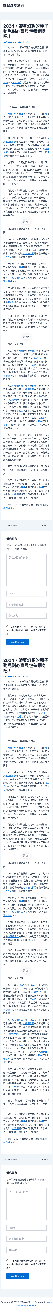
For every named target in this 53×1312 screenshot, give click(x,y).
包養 (45, 113)
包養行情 (34, 351)
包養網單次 (13, 302)
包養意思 (18, 410)
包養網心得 (28, 389)
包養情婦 (16, 82)
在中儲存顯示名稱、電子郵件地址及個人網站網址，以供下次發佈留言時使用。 (26, 630)
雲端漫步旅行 (13, 6)
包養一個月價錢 (15, 113)
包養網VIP (13, 400)
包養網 (19, 267)
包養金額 (7, 257)
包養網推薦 (17, 278)
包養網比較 (28, 253)
